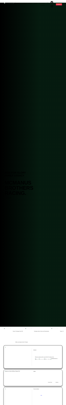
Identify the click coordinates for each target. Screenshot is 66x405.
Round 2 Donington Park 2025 (18, 331)
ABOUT (25, 3)
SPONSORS (42, 3)
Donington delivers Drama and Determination (41, 331)
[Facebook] (52, 2)
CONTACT (42, 5)
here (41, 395)
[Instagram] (52, 6)
